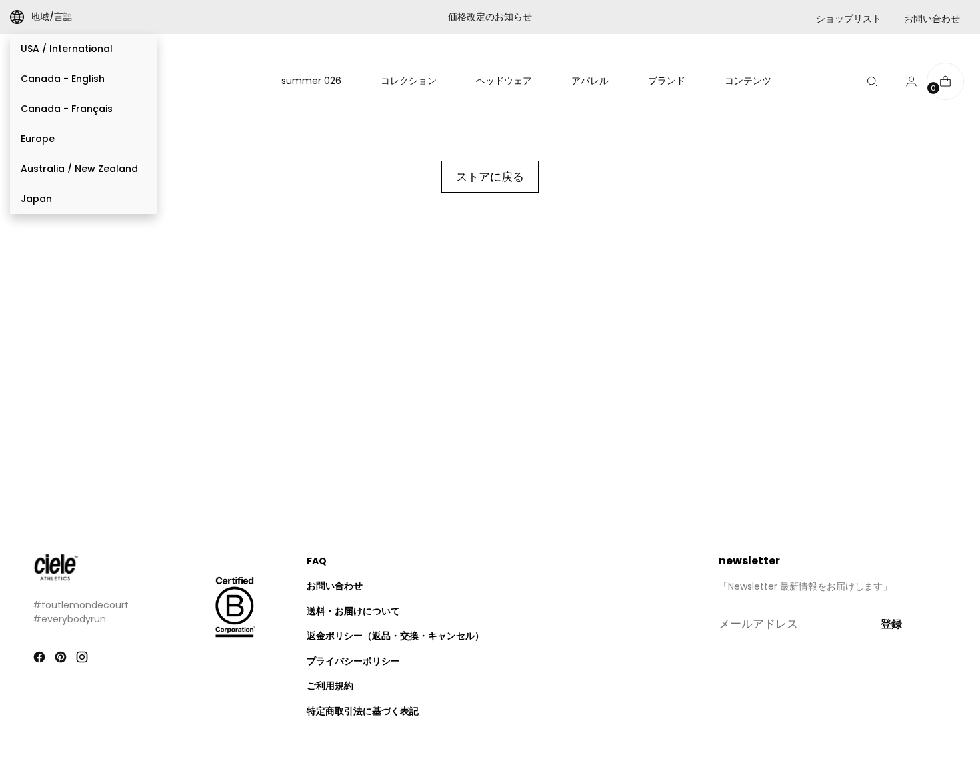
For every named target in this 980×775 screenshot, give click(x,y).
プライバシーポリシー (353, 661)
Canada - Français (67, 108)
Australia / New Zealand (79, 168)
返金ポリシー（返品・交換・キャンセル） (395, 635)
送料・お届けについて (353, 611)
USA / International (67, 48)
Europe (38, 138)
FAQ (317, 561)
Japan (36, 198)
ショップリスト (848, 18)
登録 (891, 624)
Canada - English (63, 78)
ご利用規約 (330, 685)
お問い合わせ (932, 18)
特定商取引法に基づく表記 (363, 711)
